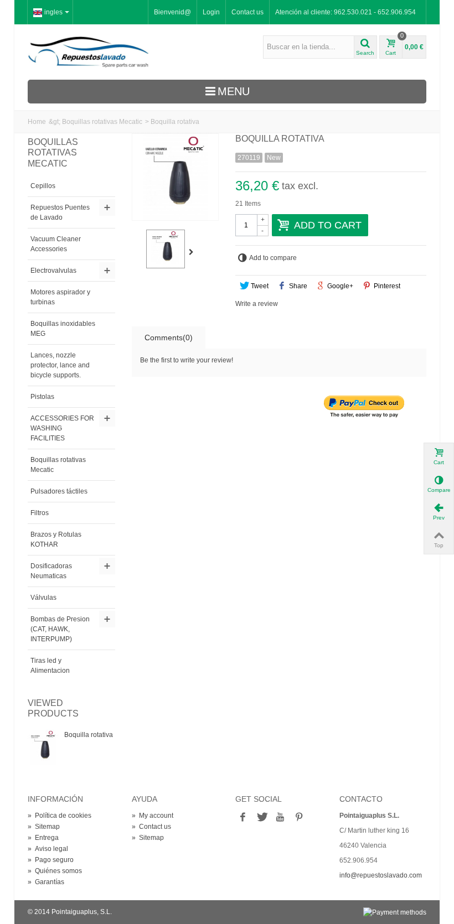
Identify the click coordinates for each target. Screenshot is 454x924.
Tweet (259, 286)
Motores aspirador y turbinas (60, 297)
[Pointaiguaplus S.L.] (88, 51)
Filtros (39, 513)
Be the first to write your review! (186, 360)
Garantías (46, 882)
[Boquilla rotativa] (165, 249)
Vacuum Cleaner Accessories (55, 244)
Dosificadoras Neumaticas (51, 571)
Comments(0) (169, 337)
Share (297, 286)
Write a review (256, 304)
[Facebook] (242, 818)
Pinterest (386, 286)
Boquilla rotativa (88, 735)
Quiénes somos (55, 871)
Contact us (247, 12)
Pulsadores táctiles (58, 491)
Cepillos (42, 186)
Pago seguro (51, 860)
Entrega (43, 838)
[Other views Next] (193, 252)
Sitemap (44, 826)
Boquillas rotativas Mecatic (102, 122)
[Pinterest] (299, 818)
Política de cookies (59, 815)
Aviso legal (48, 849)
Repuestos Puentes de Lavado (60, 212)
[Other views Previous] (137, 252)
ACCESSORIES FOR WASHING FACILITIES (62, 428)
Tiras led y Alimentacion (50, 665)
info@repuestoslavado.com (380, 875)
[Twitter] (261, 818)
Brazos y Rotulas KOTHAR (55, 539)
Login (211, 12)
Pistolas (42, 397)
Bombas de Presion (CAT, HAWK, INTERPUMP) (60, 629)
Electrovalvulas (53, 270)
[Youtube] (280, 818)
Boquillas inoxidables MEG (62, 329)
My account (152, 815)
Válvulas (43, 597)
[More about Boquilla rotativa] (43, 747)
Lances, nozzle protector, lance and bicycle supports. (60, 365)
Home (37, 122)
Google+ (339, 286)
